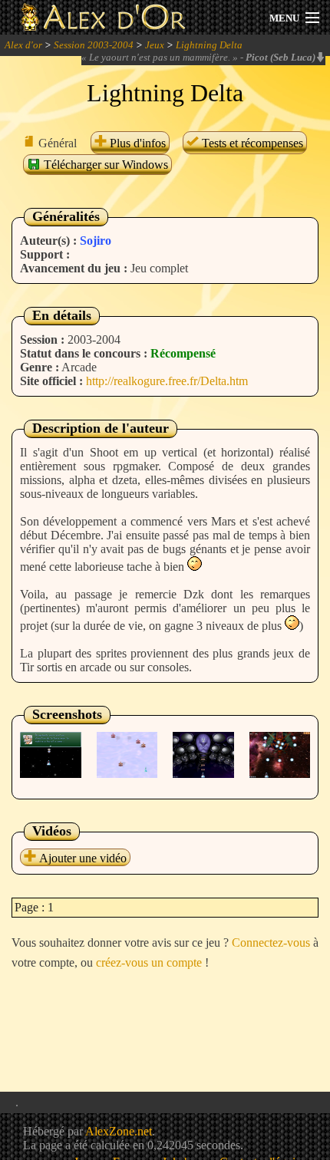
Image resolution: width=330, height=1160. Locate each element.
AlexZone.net (118, 1131)
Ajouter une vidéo (81, 858)
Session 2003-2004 (94, 45)
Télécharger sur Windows (104, 164)
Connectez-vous (271, 942)
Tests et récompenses (251, 143)
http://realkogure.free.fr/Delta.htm (167, 380)
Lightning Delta (209, 45)
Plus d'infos (136, 143)
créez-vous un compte (149, 962)
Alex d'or (23, 45)
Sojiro (95, 240)
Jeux (154, 45)
